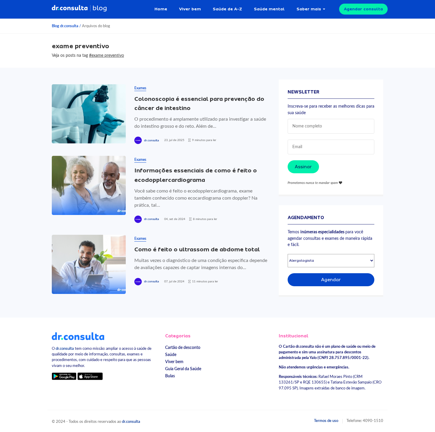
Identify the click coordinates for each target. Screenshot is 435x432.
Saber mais (309, 9)
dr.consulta (151, 140)
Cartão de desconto (182, 347)
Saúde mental (269, 9)
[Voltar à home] (78, 336)
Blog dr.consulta (65, 26)
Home (160, 9)
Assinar (303, 166)
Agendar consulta (363, 9)
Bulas (170, 376)
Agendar (331, 279)
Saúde (170, 354)
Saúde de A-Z (227, 9)
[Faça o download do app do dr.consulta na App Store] (90, 376)
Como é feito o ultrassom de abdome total (197, 249)
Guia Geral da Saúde (183, 369)
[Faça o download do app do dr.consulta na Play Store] (64, 376)
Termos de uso (326, 421)
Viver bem (190, 9)
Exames (140, 88)
